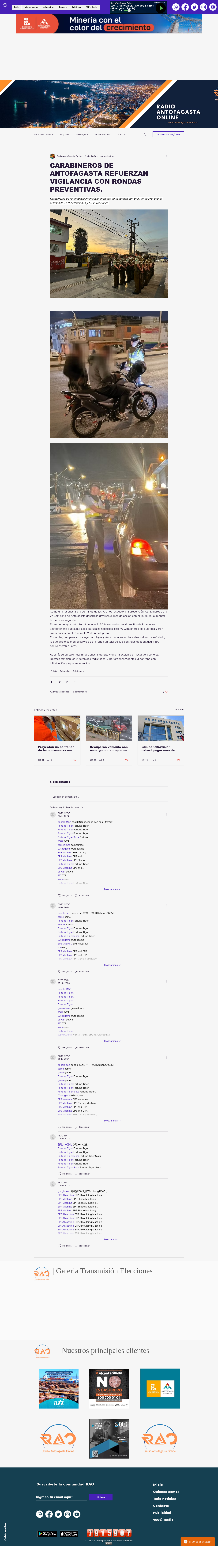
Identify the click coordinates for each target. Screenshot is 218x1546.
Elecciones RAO (103, 134)
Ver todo (179, 709)
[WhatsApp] (176, 7)
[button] (144, 134)
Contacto (161, 1505)
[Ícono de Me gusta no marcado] (60, 895)
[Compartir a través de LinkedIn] (67, 681)
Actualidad (65, 671)
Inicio (158, 1484)
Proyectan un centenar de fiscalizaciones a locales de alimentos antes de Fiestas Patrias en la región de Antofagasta (57, 748)
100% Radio (163, 1519)
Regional (64, 134)
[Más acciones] (166, 156)
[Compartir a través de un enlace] (74, 681)
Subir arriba (5, 1532)
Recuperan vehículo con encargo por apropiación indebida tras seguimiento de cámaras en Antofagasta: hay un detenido (109, 748)
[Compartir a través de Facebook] (51, 681)
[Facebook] (185, 7)
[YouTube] (213, 7)
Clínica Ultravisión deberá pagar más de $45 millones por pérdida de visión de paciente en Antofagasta (158, 748)
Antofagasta (82, 134)
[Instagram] (203, 7)
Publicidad (162, 1512)
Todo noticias (164, 1498)
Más (120, 134)
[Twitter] (194, 7)
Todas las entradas (44, 134)
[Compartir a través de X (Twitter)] (59, 681)
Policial (54, 671)
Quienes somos (166, 1491)
